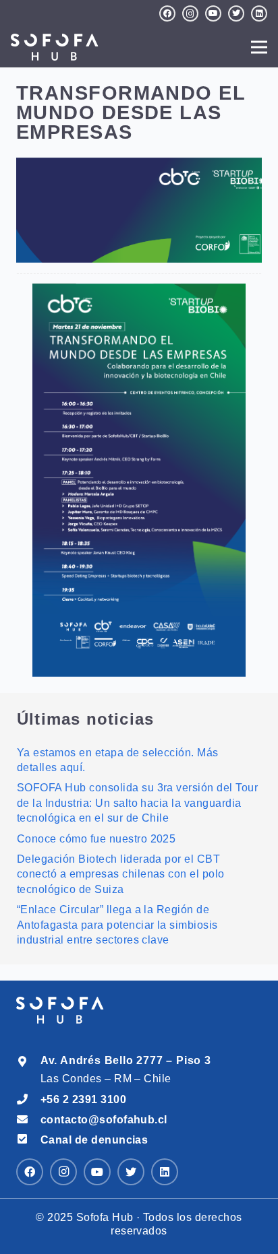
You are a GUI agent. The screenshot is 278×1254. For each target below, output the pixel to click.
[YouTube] (213, 13)
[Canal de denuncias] (28, 1139)
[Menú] (259, 47)
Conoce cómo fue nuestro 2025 (96, 839)
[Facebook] (167, 13)
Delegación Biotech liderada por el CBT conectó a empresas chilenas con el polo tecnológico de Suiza (121, 874)
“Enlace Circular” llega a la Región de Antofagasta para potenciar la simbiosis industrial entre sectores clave (117, 925)
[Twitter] (236, 13)
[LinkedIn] (259, 13)
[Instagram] (190, 13)
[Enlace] (139, 480)
